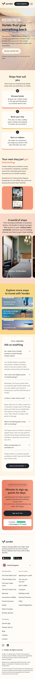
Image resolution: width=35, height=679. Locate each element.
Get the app (6, 623)
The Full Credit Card (9, 589)
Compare (22, 589)
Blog (3, 631)
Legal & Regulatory (25, 605)
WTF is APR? (23, 585)
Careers (5, 635)
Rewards (5, 593)
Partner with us (7, 627)
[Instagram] (3, 645)
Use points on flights (9, 597)
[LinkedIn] (8, 645)
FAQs (20, 601)
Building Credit (24, 593)
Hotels (4, 605)
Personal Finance (25, 597)
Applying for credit (25, 575)
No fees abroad (7, 613)
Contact (4, 639)
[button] (31, 4)
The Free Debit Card (9, 575)
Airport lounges (7, 609)
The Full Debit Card (9, 579)
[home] (7, 3)
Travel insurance (8, 601)
